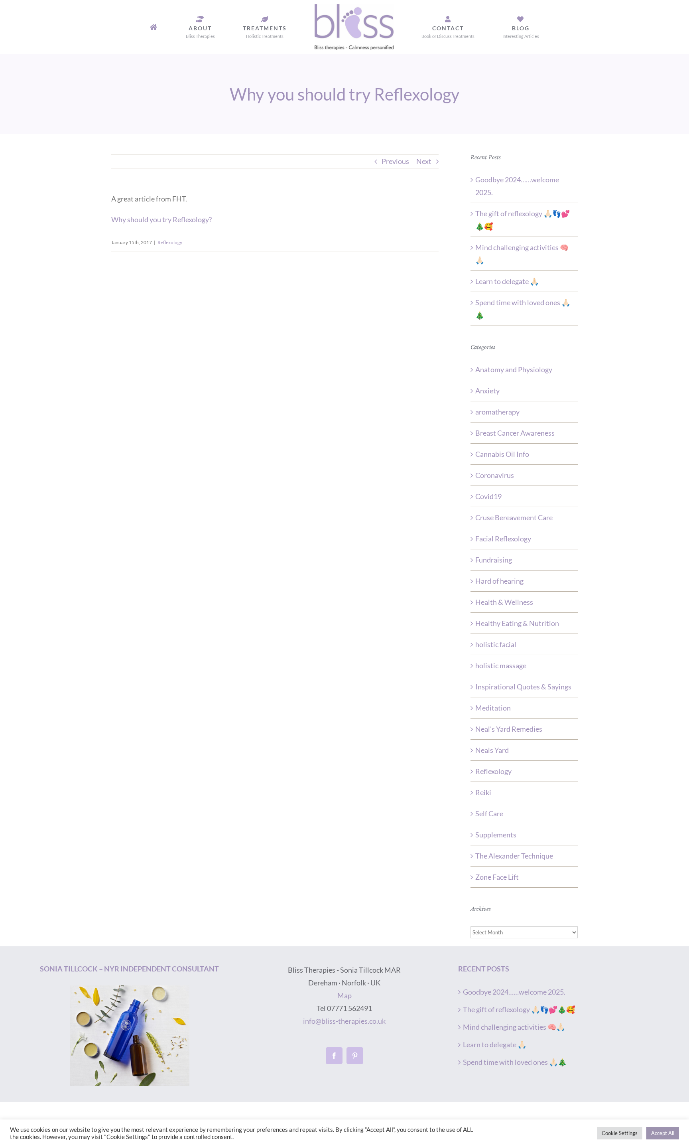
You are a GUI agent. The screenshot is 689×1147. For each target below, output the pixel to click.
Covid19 (488, 496)
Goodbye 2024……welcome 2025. (514, 991)
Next (423, 161)
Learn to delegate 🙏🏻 (507, 281)
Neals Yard (492, 750)
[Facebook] (334, 1055)
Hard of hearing (499, 580)
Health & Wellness (504, 602)
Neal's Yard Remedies (508, 729)
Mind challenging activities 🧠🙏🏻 (514, 1027)
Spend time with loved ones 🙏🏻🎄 (515, 1062)
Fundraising (493, 559)
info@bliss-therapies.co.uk (344, 1021)
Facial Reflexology (503, 538)
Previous (395, 161)
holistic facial (495, 644)
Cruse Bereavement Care (514, 517)
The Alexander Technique (514, 855)
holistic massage (500, 665)
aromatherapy (497, 411)
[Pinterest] (354, 1055)
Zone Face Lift (497, 877)
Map (344, 995)
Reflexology (169, 242)
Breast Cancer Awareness (515, 432)
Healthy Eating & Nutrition (517, 623)
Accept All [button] (662, 1133)
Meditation (493, 707)
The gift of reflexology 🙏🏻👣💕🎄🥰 (519, 1009)
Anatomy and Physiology (513, 369)
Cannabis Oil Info (502, 454)
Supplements (495, 834)
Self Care (489, 813)
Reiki (483, 792)
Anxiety (487, 390)
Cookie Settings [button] (620, 1133)
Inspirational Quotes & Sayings (523, 686)
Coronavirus (494, 475)
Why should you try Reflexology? (161, 219)
